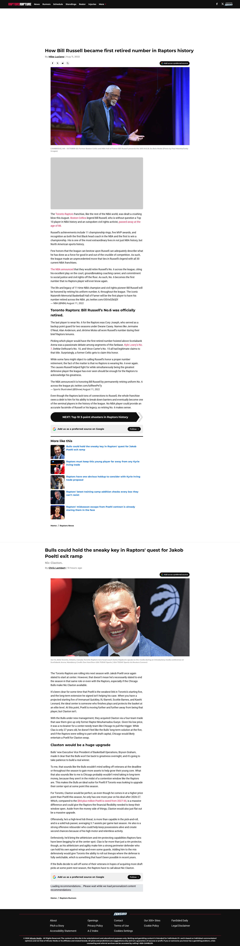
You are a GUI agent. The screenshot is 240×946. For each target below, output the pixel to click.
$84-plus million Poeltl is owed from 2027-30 (101, 800)
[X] (223, 4)
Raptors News (67, 525)
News (37, 4)
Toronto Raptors (64, 213)
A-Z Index (93, 930)
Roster (82, 4)
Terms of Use (121, 925)
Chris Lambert (57, 568)
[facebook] (217, 4)
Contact (118, 920)
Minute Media (36, 938)
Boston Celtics (78, 217)
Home (54, 525)
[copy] (68, 63)
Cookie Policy (151, 925)
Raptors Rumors (68, 898)
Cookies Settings (123, 930)
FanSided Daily (179, 920)
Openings (93, 920)
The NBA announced (62, 269)
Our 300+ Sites (152, 920)
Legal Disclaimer (180, 925)
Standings (71, 4)
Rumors (46, 4)
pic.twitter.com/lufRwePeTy (86, 385)
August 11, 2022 (75, 303)
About (53, 920)
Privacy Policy (95, 925)
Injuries (92, 4)
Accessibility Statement (63, 930)
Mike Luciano (56, 56)
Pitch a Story (57, 925)
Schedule (58, 4)
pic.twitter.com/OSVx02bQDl (102, 299)
